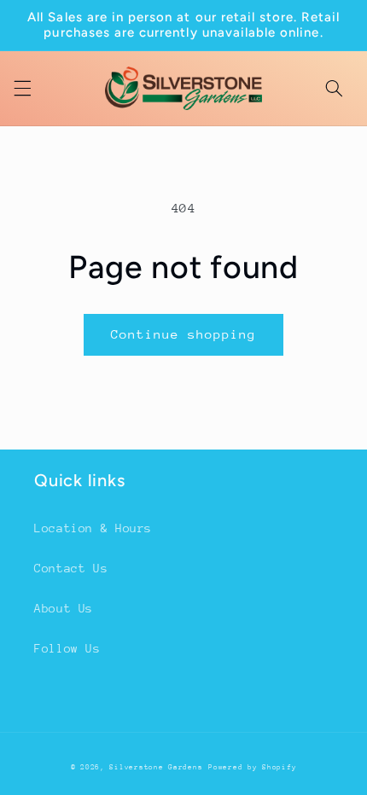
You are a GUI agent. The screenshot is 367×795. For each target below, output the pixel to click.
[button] (22, 87)
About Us (63, 608)
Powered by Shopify (252, 767)
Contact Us (71, 568)
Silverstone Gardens (155, 767)
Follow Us (67, 648)
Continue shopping (184, 334)
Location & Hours (93, 528)
